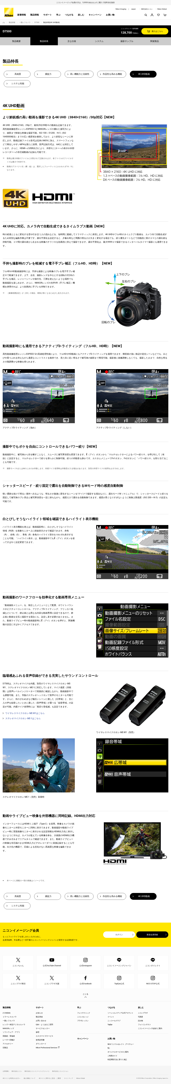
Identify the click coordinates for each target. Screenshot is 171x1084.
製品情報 (34, 14)
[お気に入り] (158, 15)
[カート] (165, 15)
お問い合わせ (41, 1021)
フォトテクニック (83, 1013)
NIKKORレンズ (8, 1028)
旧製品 (5, 1048)
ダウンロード (41, 1044)
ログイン (119, 935)
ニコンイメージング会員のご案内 (150, 1028)
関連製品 (154, 41)
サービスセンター (43, 1028)
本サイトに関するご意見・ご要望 (50, 1078)
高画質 (18, 74)
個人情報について (29, 1078)
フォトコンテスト (144, 1025)
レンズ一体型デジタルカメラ (14, 1025)
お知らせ (39, 1013)
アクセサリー (8, 1044)
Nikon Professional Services (46, 1048)
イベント (111, 1017)
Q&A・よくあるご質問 (44, 1025)
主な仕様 (71, 41)
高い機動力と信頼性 (79, 74)
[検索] (145, 15)
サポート (47, 14)
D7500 (36, 22)
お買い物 (110, 14)
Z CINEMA (6, 1013)
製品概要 (16, 41)
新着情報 (21, 14)
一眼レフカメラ (24, 22)
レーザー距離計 (9, 1040)
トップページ (4, 22)
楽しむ (81, 14)
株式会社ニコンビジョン (60, 1071)
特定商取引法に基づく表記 (117, 1060)
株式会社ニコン (147, 9)
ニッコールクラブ (114, 1021)
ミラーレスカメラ (10, 1017)
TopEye (110, 1025)
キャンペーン (95, 14)
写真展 (140, 1017)
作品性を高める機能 (112, 74)
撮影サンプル (127, 41)
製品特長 (44, 41)
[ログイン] (152, 15)
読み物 (140, 1021)
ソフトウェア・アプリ (11, 1032)
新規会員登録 (152, 935)
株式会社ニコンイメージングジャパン (37, 1071)
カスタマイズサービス (44, 1036)
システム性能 (17, 83)
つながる (69, 14)
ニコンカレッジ (82, 1017)
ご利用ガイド (112, 1056)
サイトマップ (68, 1078)
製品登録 (39, 1017)
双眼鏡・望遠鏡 (9, 1036)
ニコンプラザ (143, 1013)
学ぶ (58, 14)
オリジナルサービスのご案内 (118, 1052)
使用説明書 (40, 1040)
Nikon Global (162, 9)
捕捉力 (48, 74)
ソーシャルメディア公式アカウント (120, 1013)
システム (99, 41)
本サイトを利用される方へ (11, 1078)
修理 (37, 1032)
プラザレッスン (82, 1021)
